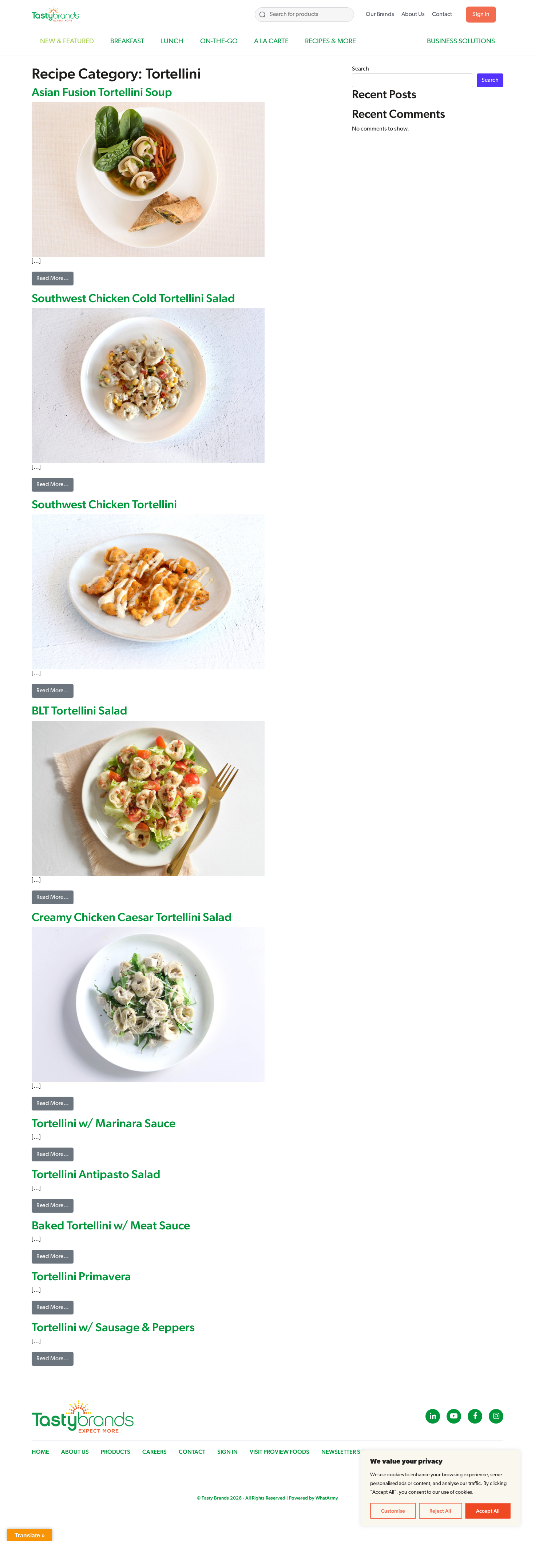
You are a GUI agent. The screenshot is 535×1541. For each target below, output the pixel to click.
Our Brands (380, 14)
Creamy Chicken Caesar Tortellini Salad (132, 917)
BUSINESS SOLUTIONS (461, 41)
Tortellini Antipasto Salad (96, 1174)
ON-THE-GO (219, 41)
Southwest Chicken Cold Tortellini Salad (133, 298)
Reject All (440, 1511)
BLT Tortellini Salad (79, 710)
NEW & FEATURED (67, 41)
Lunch (172, 41)
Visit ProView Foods (279, 1451)
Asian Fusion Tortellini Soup (102, 92)
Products (115, 1451)
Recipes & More (330, 41)
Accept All (488, 1511)
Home (40, 1451)
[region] (440, 1488)
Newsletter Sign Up (350, 1451)
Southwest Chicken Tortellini (104, 504)
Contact (442, 14)
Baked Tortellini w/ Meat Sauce (111, 1225)
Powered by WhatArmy (313, 1498)
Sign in (227, 1451)
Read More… (55, 278)
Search (360, 69)
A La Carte (271, 41)
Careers (154, 1451)
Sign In (481, 14)
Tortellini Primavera (81, 1276)
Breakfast (127, 41)
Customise (393, 1511)
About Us (413, 14)
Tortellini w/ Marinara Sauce (103, 1123)
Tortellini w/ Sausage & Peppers (113, 1327)
